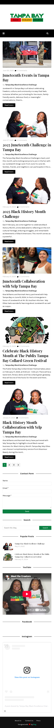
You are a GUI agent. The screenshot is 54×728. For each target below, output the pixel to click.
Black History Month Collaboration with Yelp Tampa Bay (22, 427)
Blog (34, 724)
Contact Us (29, 721)
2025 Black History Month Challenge (24, 214)
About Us (18, 721)
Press (38, 721)
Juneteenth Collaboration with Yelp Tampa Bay (24, 283)
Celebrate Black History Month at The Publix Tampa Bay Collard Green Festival (25, 356)
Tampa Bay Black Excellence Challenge (21, 85)
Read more (9, 105)
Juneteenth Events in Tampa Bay (26, 77)
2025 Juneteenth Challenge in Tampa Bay (27, 147)
